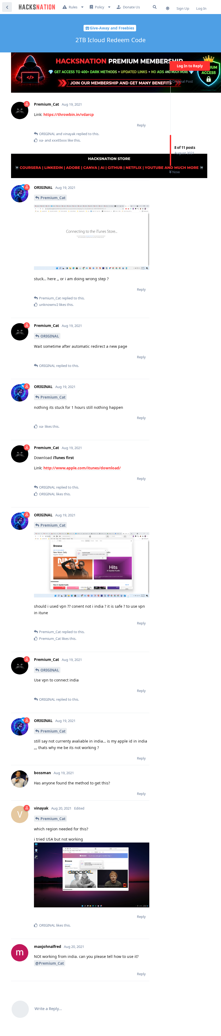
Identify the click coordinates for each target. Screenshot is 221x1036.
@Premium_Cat (49, 963)
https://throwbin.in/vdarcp (68, 114)
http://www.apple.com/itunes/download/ (82, 467)
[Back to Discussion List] (7, 7)
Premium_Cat (52, 197)
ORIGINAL (49, 336)
